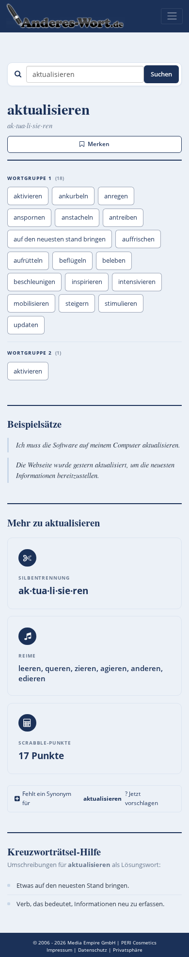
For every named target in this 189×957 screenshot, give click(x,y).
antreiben (123, 217)
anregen (116, 196)
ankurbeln (73, 196)
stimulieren (121, 303)
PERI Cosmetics (139, 942)
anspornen (29, 217)
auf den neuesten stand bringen (60, 239)
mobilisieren (31, 303)
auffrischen (138, 239)
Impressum (59, 949)
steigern (77, 303)
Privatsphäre (127, 949)
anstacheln (77, 217)
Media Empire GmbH (91, 942)
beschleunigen (34, 281)
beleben (114, 260)
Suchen (161, 74)
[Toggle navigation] (172, 16)
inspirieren (87, 281)
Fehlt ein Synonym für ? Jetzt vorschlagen (90, 798)
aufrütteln (28, 260)
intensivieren (137, 281)
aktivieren (28, 196)
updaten (26, 324)
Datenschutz (92, 949)
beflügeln (72, 260)
